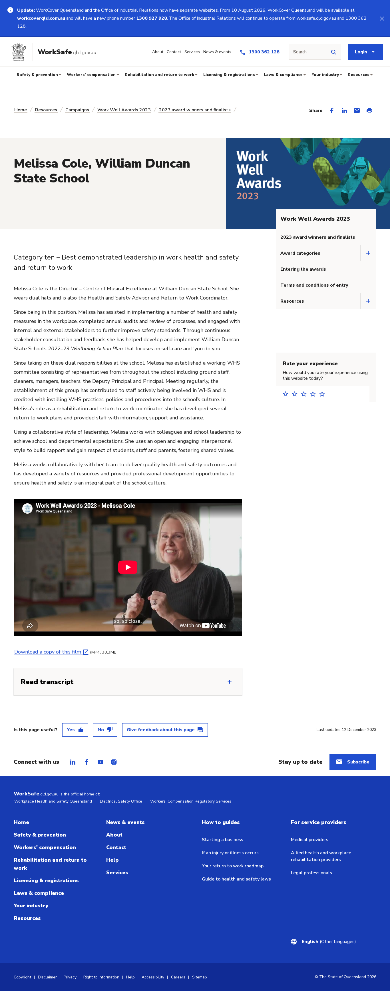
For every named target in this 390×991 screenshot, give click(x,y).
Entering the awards (303, 269)
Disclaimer (47, 977)
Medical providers (309, 840)
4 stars (314, 394)
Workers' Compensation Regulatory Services (190, 801)
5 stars (323, 394)
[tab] (72, 762)
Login (361, 52)
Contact (116, 847)
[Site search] (333, 52)
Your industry (325, 74)
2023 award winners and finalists (195, 110)
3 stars (305, 394)
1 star (287, 394)
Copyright (22, 977)
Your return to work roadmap (233, 866)
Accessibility (153, 977)
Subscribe (358, 762)
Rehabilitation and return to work (159, 74)
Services (117, 872)
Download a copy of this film (47, 651)
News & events (125, 822)
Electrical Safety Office (121, 801)
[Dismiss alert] (382, 18)
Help (112, 860)
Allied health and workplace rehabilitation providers (321, 856)
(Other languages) (329, 941)
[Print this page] (369, 110)
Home (20, 110)
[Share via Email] (357, 110)
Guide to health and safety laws (236, 879)
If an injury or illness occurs (230, 853)
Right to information (101, 977)
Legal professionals (311, 873)
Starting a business (222, 840)
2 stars (296, 394)
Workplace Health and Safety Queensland (53, 801)
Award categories (300, 253)
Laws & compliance (283, 74)
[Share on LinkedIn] (344, 110)
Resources (358, 74)
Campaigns (77, 110)
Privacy (70, 977)
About (114, 834)
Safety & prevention (37, 74)
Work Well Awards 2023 (124, 110)
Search (300, 52)
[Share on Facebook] (331, 110)
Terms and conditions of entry (314, 285)
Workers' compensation (91, 74)
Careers (178, 977)
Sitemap (199, 977)
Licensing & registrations (229, 74)
